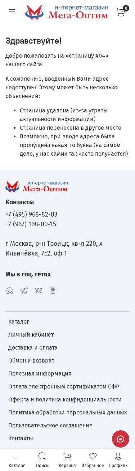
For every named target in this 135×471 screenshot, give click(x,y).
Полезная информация (40, 373)
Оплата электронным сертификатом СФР (63, 386)
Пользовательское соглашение (50, 425)
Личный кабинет (31, 334)
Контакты (20, 438)
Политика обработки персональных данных (67, 412)
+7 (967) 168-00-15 (30, 224)
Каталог (18, 321)
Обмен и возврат (31, 360)
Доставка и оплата (33, 347)
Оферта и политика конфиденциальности (65, 399)
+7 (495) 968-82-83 (31, 214)
